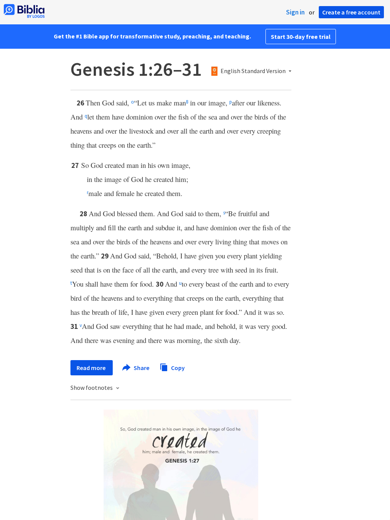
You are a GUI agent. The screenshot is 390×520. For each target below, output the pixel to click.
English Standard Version (253, 71)
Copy (177, 367)
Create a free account (351, 12)
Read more (92, 368)
